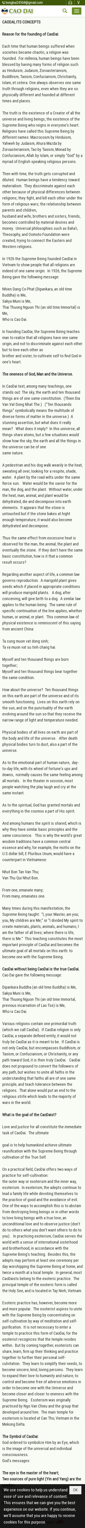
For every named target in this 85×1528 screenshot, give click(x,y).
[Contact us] (70, 2)
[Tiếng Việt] (78, 2)
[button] (77, 11)
